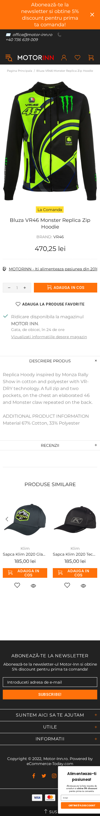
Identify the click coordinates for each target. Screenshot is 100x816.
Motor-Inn (36, 57)
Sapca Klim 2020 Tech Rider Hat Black (75, 554)
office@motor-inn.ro (32, 34)
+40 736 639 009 (22, 39)
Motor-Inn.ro (55, 758)
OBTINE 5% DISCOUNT (39, 805)
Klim (25, 548)
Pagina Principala (19, 71)
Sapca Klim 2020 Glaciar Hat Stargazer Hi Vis (25, 554)
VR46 (58, 236)
